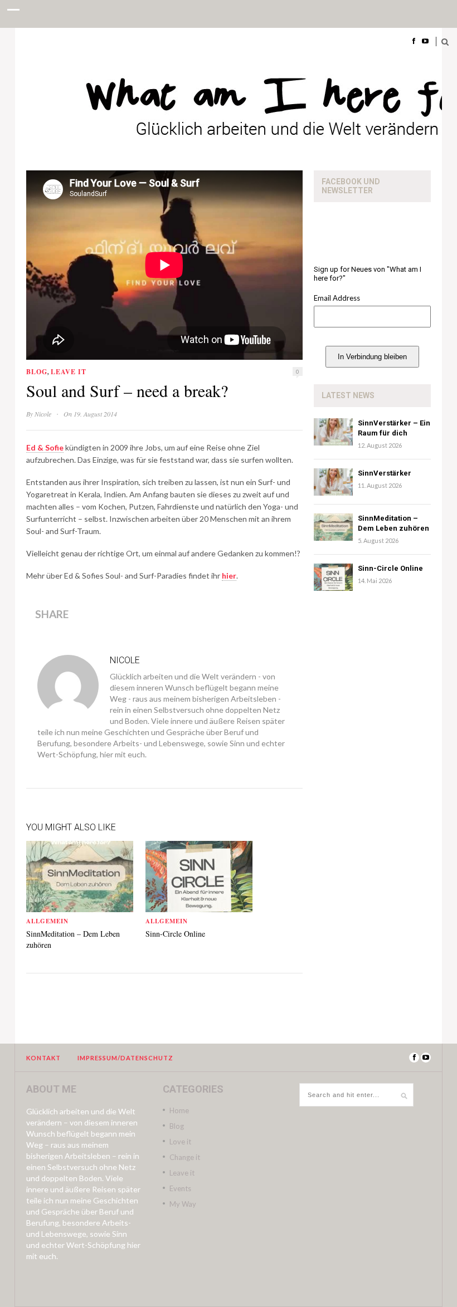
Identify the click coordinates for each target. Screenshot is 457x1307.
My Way (182, 1204)
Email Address (337, 297)
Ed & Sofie (45, 447)
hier (229, 575)
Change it (184, 1157)
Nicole (43, 413)
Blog (36, 371)
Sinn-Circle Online (175, 933)
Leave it (68, 371)
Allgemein (47, 921)
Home (179, 1110)
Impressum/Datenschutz (125, 1057)
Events (180, 1188)
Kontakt (43, 1057)
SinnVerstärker (384, 473)
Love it (180, 1141)
